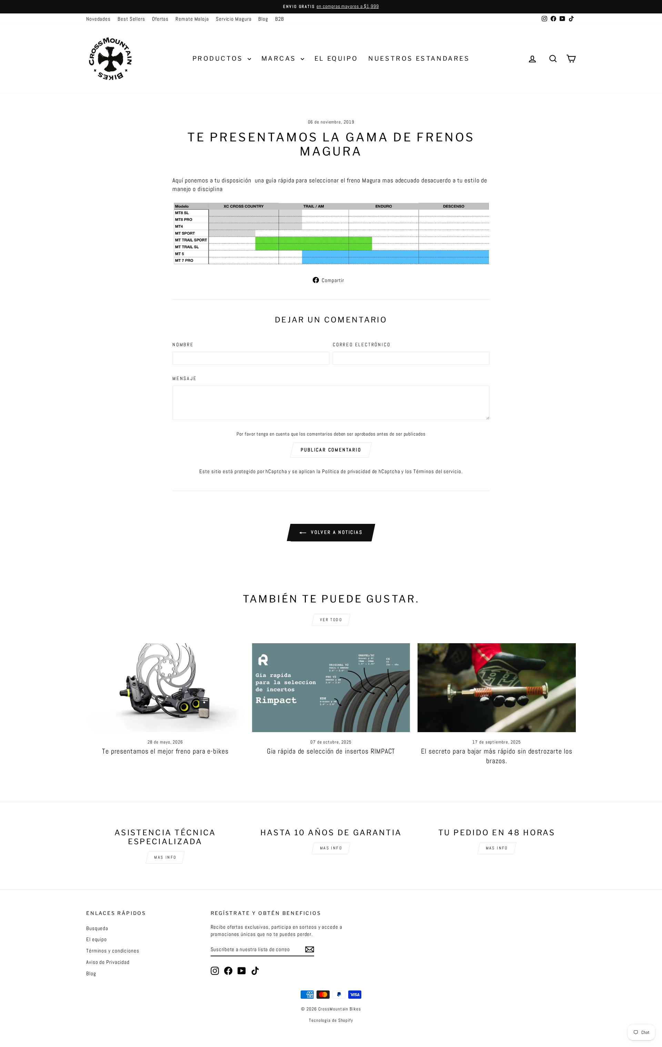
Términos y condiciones (112, 950)
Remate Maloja (192, 19)
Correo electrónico (361, 344)
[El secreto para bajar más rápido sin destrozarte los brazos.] (497, 687)
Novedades (98, 19)
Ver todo (331, 619)
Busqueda (97, 928)
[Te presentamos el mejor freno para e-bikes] (165, 687)
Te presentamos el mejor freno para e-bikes (165, 751)
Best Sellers (131, 19)
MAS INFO (165, 857)
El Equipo (336, 58)
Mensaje (184, 378)
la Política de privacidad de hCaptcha (359, 471)
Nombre (183, 344)
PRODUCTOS (219, 58)
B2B (279, 19)
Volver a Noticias (335, 532)
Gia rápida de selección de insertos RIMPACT (331, 751)
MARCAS (280, 58)
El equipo (96, 939)
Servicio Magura (234, 19)
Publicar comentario (331, 450)
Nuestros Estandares (419, 58)
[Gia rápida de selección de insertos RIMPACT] (331, 687)
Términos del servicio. (438, 471)
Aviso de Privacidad (108, 962)
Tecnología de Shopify (331, 1020)
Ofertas (160, 19)
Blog (263, 19)
